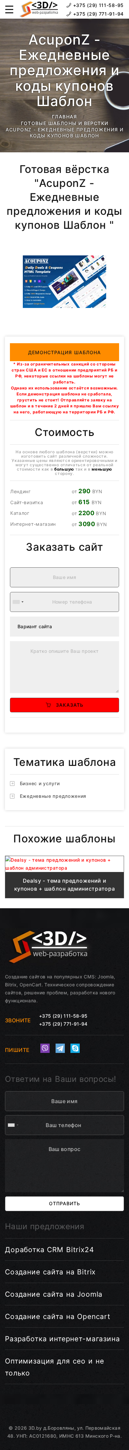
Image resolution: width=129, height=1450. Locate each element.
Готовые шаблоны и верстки (64, 123)
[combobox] (17, 602)
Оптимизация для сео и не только (54, 1367)
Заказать (67, 705)
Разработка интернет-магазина (62, 1339)
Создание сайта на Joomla (54, 1294)
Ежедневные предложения (53, 796)
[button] (9, 9)
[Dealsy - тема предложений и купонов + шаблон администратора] (64, 864)
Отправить (64, 1203)
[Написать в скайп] (75, 1048)
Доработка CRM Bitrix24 (49, 1249)
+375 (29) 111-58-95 (97, 5)
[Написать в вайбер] (45, 1048)
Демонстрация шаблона (64, 352)
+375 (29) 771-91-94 (97, 14)
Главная (64, 116)
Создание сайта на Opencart (57, 1316)
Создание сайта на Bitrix (50, 1272)
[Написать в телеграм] (60, 1048)
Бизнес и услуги (40, 783)
